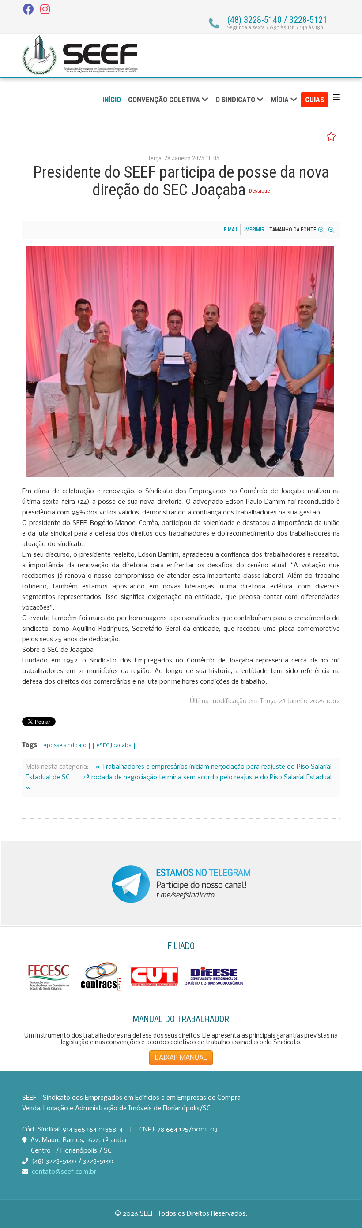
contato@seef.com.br (64, 1172)
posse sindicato (67, 745)
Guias (314, 99)
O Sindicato (235, 99)
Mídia (280, 99)
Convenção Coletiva (164, 99)
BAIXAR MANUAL (181, 1057)
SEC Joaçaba (115, 745)
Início (111, 99)
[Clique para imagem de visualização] (180, 361)
